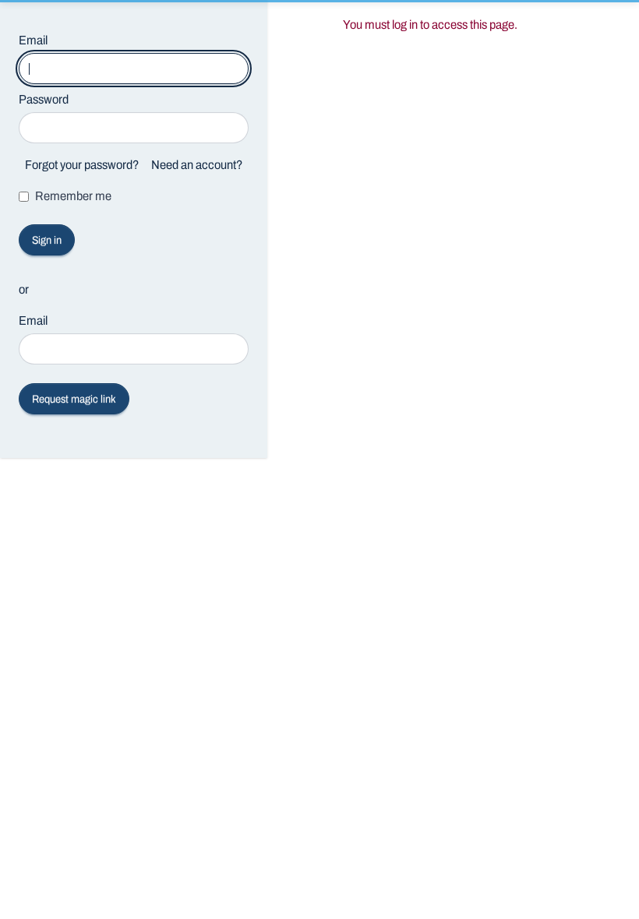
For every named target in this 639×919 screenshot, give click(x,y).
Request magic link (74, 399)
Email (33, 40)
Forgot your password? (82, 164)
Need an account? (196, 164)
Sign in (47, 240)
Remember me (73, 195)
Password (44, 99)
